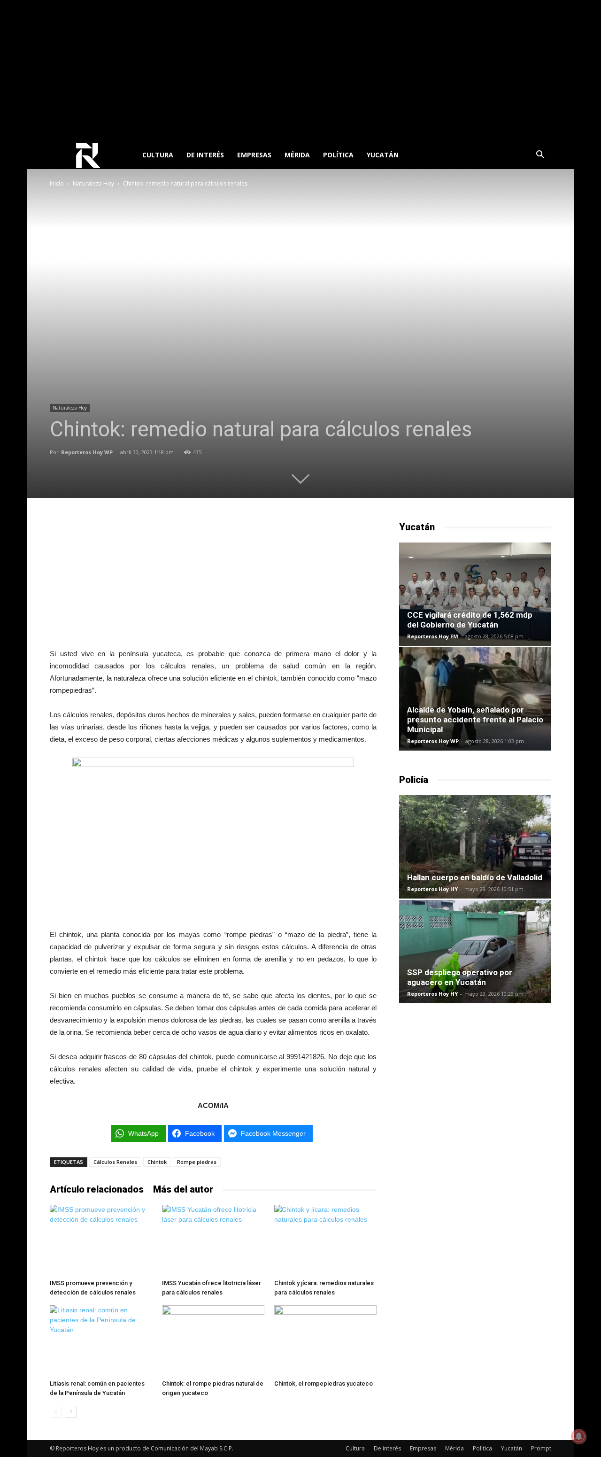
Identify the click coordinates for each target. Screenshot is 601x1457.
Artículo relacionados (97, 1189)
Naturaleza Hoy (93, 183)
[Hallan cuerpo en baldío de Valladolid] (475, 847)
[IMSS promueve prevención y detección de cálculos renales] (101, 1240)
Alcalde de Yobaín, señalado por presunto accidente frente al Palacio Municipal (475, 719)
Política (338, 154)
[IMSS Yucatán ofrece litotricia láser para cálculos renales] (213, 1240)
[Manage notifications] (578, 1436)
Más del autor (183, 1189)
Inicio (57, 183)
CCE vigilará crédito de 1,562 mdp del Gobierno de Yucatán (469, 619)
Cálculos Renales (115, 1161)
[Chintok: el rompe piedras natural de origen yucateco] (213, 1340)
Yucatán (383, 154)
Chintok (157, 1161)
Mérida (297, 154)
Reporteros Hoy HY (432, 888)
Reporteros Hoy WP (87, 452)
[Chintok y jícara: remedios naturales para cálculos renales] (325, 1240)
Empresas (254, 154)
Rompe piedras (196, 1161)
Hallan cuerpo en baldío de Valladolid (474, 877)
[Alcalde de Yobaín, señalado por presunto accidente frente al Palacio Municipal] (475, 699)
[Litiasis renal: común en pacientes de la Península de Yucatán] (101, 1340)
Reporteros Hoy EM (432, 636)
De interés (205, 154)
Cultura (157, 154)
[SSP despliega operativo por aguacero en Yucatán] (475, 951)
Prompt (541, 1448)
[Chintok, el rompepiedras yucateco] (325, 1340)
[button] (540, 155)
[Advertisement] (300, 70)
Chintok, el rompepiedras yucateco (323, 1383)
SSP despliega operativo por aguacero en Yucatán (459, 977)
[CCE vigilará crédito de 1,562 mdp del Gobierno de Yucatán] (475, 594)
